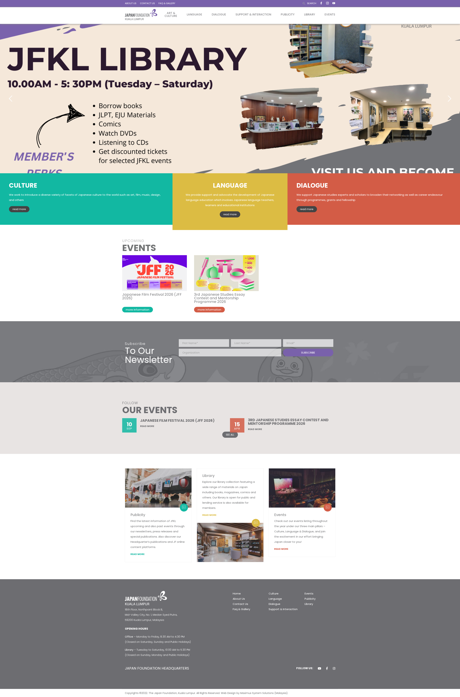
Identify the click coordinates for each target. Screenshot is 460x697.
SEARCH (311, 3)
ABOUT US (130, 3)
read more (19, 209)
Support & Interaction (253, 14)
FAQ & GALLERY (166, 3)
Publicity (288, 14)
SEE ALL (230, 434)
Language (194, 14)
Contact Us (240, 604)
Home (237, 593)
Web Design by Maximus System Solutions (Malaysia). (254, 693)
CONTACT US (147, 3)
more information (137, 310)
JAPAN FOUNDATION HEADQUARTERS (157, 668)
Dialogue (219, 14)
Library (309, 14)
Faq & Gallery (241, 609)
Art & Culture (171, 14)
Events (330, 14)
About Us (239, 599)
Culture (274, 593)
